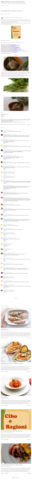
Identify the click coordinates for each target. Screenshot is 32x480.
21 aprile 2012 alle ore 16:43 (10, 232)
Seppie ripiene (4, 397)
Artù (3, 218)
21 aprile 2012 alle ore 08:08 (8, 208)
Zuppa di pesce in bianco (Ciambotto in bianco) (12, 363)
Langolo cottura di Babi (6, 134)
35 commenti (6, 439)
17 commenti (6, 473)
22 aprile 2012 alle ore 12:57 (9, 272)
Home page (2, 5)
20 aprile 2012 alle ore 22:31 (11, 171)
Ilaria (3, 185)
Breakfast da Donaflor (13, 2)
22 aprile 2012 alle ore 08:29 (8, 248)
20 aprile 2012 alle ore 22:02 (15, 145)
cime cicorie (5, 124)
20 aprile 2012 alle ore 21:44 (8, 130)
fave (16, 124)
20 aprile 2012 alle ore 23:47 (8, 185)
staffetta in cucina (5, 237)
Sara (3, 130)
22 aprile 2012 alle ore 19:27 (8, 280)
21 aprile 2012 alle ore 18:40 (11, 237)
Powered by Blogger (16, 477)
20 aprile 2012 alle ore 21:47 (13, 134)
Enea (4, 280)
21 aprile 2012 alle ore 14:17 (9, 228)
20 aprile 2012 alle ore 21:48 (13, 139)
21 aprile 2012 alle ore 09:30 (8, 218)
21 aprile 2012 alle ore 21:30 (9, 243)
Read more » (29, 337)
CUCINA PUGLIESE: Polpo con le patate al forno (12, 465)
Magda (4, 272)
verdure (23, 124)
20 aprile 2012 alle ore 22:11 (14, 155)
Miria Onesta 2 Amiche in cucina (7, 145)
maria (4, 248)
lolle (3, 208)
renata (4, 149)
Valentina (4, 276)
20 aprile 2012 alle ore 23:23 (9, 180)
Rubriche (7, 5)
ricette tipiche (20, 124)
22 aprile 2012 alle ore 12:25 (9, 267)
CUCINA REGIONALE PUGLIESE (11, 124)
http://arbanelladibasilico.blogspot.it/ (15, 51)
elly (3, 161)
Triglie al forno (4, 329)
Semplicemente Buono (6, 139)
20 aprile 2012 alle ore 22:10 (9, 149)
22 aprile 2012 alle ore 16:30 (9, 276)
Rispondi (4, 132)
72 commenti (6, 371)
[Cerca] (28, 1)
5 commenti (6, 405)
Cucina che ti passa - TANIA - (6, 155)
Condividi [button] (28, 124)
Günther (4, 228)
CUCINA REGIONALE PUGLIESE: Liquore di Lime (11, 431)
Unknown (4, 180)
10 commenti (6, 337)
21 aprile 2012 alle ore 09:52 (9, 224)
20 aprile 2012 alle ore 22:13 (8, 161)
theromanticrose (5, 171)
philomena (4, 232)
